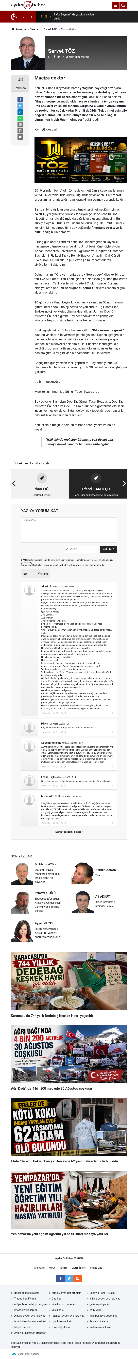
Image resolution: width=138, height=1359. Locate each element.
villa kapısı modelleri (64, 1304)
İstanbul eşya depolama (103, 1315)
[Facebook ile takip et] (60, 1278)
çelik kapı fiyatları (100, 1304)
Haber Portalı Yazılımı (28, 1354)
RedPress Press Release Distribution (83, 1342)
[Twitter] (20, 106)
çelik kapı (95, 1310)
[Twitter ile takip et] (69, 1278)
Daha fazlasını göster (69, 831)
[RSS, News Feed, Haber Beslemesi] (77, 1278)
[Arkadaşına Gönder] (20, 124)
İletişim (63, 1267)
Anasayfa (39, 1267)
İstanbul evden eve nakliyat (68, 1315)
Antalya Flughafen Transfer (30, 1332)
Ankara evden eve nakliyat (29, 1315)
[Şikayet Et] (112, 713)
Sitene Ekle (96, 1267)
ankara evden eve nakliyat (105, 1298)
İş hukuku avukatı (62, 1321)
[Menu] (115, 5)
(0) (57, 713)
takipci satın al (22, 1327)
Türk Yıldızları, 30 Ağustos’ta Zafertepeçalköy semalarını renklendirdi (70, 17)
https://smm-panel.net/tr (66, 1292)
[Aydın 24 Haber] (28, 5)
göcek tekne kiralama (26, 1292)
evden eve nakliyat (100, 1327)
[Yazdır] (20, 130)
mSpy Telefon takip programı (31, 1304)
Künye (52, 1267)
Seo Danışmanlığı (21, 1342)
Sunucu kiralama (99, 1321)
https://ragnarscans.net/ (46, 1342)
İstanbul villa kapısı (25, 1310)
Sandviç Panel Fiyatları (103, 1292)
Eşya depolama (61, 1327)
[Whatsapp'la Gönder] (20, 118)
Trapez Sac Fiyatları (25, 1298)
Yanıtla (47, 713)
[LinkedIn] (20, 112)
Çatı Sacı (57, 1298)
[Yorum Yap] (20, 137)
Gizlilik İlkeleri (79, 1267)
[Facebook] (20, 99)
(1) (57, 732)
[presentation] (23, 17)
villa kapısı (58, 1310)
